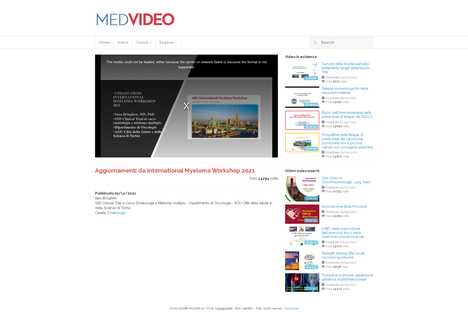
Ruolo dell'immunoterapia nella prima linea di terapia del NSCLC (347, 115)
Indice (123, 42)
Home (104, 42)
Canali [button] (142, 42)
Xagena (167, 42)
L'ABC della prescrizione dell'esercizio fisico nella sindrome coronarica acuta (343, 233)
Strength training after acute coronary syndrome (343, 255)
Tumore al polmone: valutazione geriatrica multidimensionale (347, 277)
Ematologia (116, 213)
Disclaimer (292, 308)
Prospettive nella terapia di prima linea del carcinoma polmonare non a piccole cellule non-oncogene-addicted (347, 141)
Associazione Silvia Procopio (344, 206)
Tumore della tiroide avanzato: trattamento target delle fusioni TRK (346, 68)
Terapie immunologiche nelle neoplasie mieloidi (345, 91)
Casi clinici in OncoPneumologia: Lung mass (346, 180)
